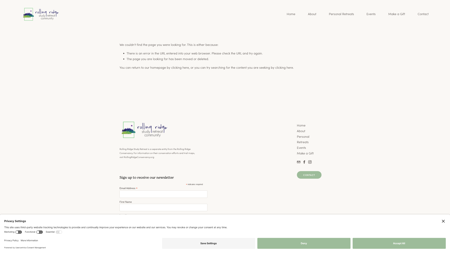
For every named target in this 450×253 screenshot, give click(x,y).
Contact (423, 14)
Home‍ (301, 125)
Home (291, 14)
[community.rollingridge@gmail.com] (298, 162)
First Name (126, 201)
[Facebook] (304, 162)
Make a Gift (396, 14)
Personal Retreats (341, 14)
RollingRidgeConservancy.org (139, 156)
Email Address (128, 188)
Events (371, 14)
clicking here (180, 67)
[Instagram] (310, 162)
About (312, 14)
